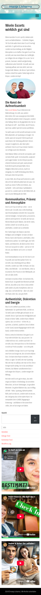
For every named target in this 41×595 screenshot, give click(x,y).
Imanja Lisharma (20, 6)
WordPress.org (6, 443)
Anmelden (5, 432)
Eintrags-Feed (6, 436)
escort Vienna (12, 110)
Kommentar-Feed (7, 440)
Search (4, 412)
